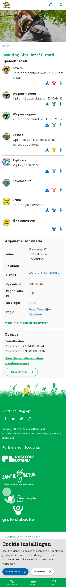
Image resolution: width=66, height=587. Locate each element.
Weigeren (39, 571)
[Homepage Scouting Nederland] (6, 5)
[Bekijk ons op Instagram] (29, 418)
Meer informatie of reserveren (27, 323)
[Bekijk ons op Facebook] (5, 418)
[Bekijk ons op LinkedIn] (13, 418)
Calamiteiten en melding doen (22, 536)
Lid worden (18, 372)
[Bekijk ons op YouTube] (21, 418)
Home (5, 46)
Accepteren (13, 571)
